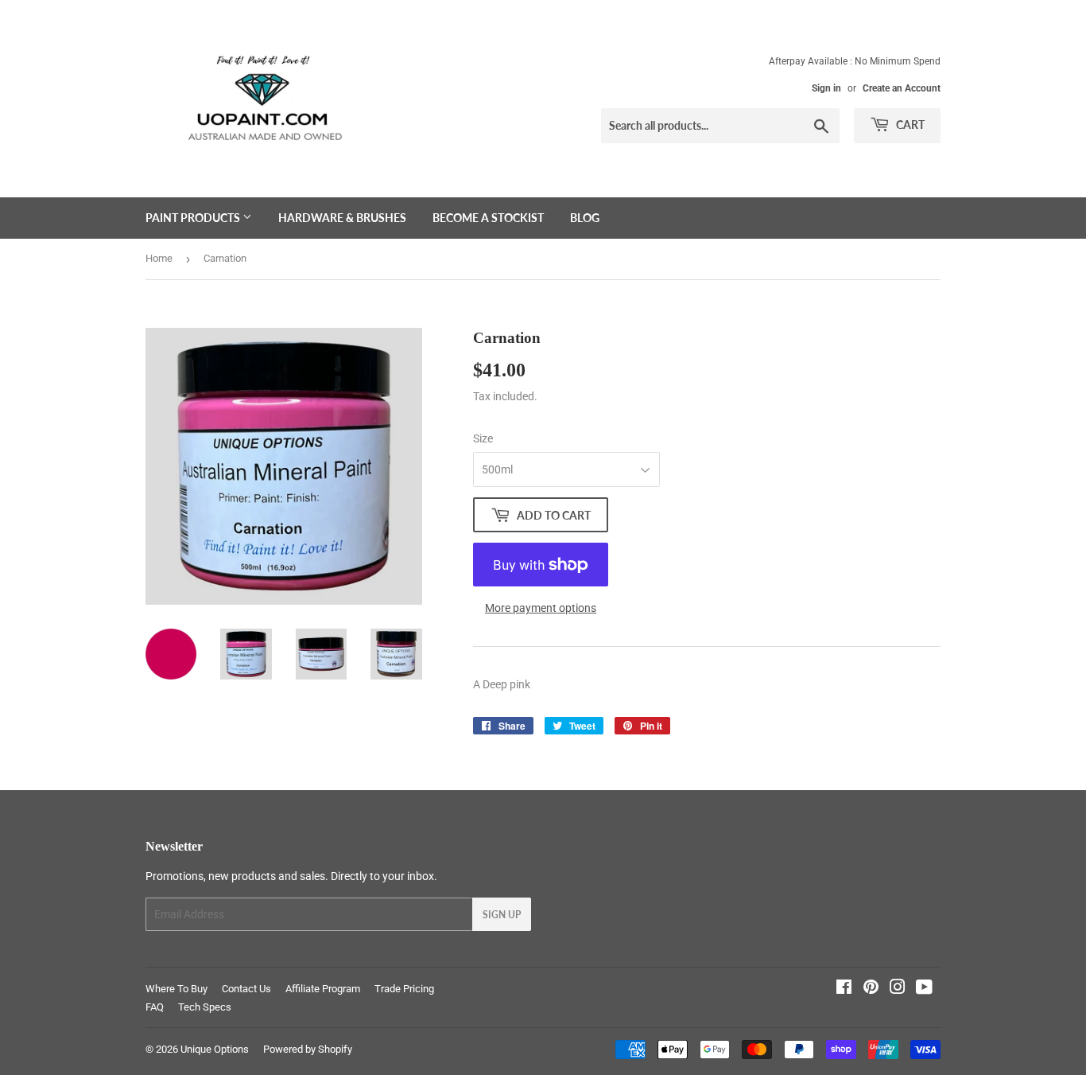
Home (159, 258)
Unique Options (214, 1049)
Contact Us (246, 989)
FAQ (154, 1007)
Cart (909, 124)
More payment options (540, 608)
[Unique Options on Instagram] (898, 989)
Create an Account (902, 88)
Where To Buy (176, 989)
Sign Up (502, 915)
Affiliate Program (322, 989)
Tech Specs (204, 1007)
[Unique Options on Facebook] (844, 989)
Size (483, 438)
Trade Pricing (404, 989)
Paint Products (193, 217)
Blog (584, 217)
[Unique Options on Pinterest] (871, 989)
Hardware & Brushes (342, 217)
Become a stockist (488, 217)
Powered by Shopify (307, 1049)
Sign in (826, 88)
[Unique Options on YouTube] (924, 989)
